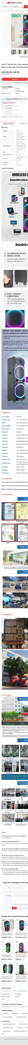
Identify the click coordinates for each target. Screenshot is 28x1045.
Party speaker (18, 994)
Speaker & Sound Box (19, 10)
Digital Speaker (15, 1013)
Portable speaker (5, 994)
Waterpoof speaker (5, 996)
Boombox (17, 996)
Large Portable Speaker (21, 1017)
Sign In (3, 116)
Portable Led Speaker (8, 1017)
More (2, 1034)
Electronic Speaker (23, 1024)
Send (14, 908)
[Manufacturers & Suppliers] (14, 2)
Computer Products (10, 10)
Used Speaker (19, 1027)
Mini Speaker (6, 1013)
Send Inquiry (14, 79)
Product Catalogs (22, 991)
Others (3, 999)
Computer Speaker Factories (9, 1024)
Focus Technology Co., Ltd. (18, 1039)
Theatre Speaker (6, 1031)
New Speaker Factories (8, 1027)
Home (2, 10)
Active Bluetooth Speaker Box (20, 1031)
